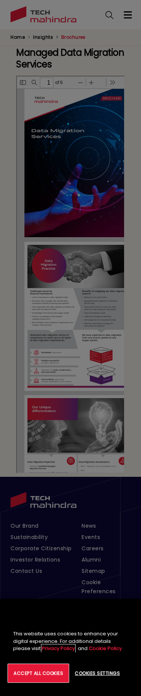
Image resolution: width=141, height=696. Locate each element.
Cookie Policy (105, 648)
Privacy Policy (58, 648)
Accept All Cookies (38, 673)
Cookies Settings (97, 673)
